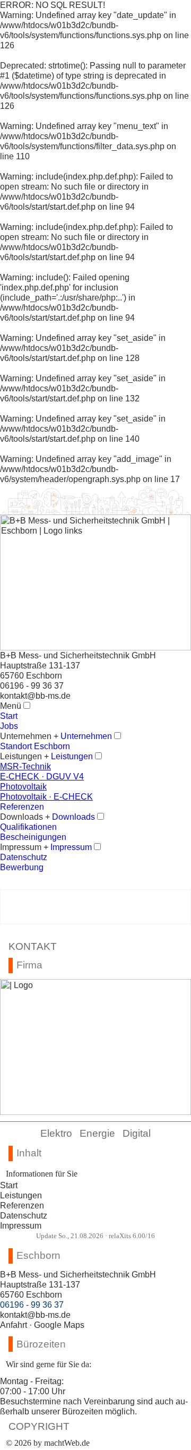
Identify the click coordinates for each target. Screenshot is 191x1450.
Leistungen (21, 1195)
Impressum (20, 1225)
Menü (10, 705)
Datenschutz (23, 1215)
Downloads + (25, 816)
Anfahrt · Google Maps (42, 1324)
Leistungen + (24, 756)
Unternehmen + (29, 736)
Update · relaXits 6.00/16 (95, 1236)
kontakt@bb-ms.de (35, 695)
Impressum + (24, 847)
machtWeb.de (67, 1442)
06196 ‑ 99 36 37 (32, 685)
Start (9, 1185)
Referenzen (22, 1205)
